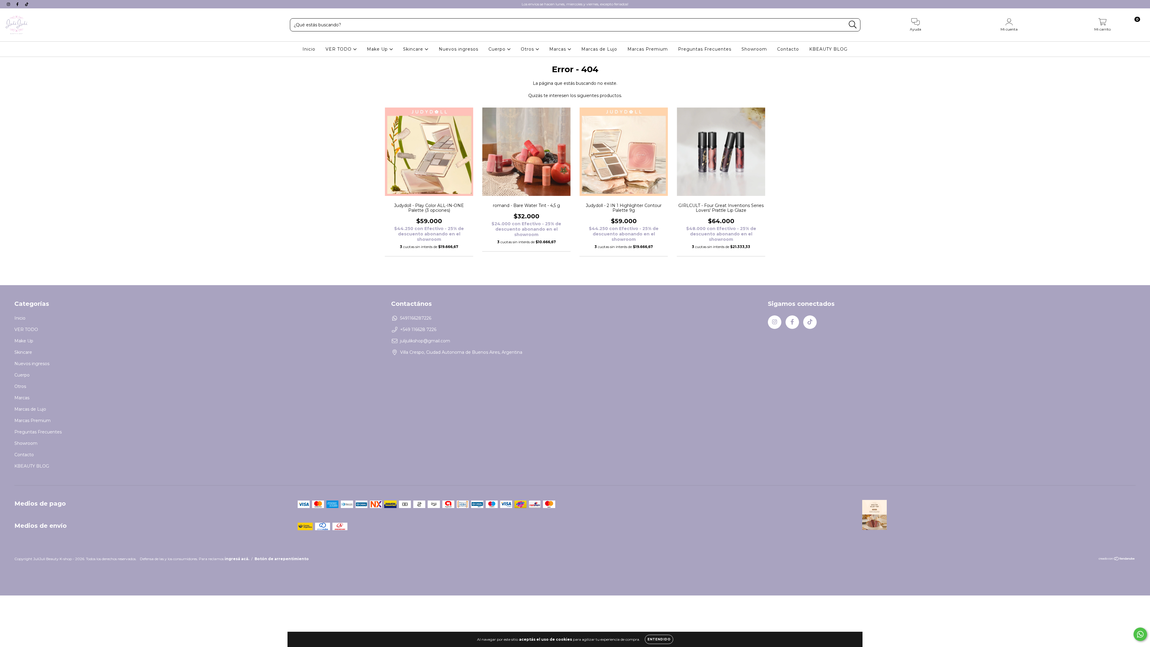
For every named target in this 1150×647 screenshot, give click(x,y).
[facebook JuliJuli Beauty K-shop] (17, 4)
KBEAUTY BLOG (828, 49)
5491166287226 (415, 318)
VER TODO (339, 49)
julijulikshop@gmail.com (425, 341)
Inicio (308, 49)
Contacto (788, 49)
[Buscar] (853, 25)
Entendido (659, 639)
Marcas (558, 49)
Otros (528, 49)
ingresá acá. (237, 559)
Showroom (754, 49)
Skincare (414, 49)
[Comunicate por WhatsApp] (1140, 634)
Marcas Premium (647, 49)
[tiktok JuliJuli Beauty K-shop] (27, 4)
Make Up (378, 49)
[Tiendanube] (1117, 559)
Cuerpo (497, 49)
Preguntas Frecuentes (704, 49)
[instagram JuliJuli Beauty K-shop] (8, 4)
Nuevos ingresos (458, 49)
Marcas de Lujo (599, 49)
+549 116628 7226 (418, 329)
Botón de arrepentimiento (282, 559)
